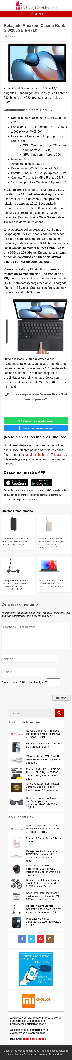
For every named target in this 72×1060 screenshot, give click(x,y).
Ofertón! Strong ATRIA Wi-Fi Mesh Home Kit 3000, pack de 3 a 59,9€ (43, 759)
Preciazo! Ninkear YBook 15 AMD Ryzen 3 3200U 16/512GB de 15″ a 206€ (51, 583)
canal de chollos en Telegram (44, 454)
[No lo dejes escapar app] (16, 485)
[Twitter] (31, 939)
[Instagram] (50, 939)
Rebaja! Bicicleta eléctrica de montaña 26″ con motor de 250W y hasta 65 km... (43, 883)
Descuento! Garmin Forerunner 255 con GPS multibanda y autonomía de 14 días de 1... (44, 870)
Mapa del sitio (56, 1054)
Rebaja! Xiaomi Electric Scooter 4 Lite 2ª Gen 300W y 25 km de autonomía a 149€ (15, 585)
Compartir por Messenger (36, 428)
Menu (39, 14)
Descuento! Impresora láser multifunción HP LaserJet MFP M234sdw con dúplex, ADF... (43, 896)
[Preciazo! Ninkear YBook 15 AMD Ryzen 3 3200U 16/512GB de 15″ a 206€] (49, 573)
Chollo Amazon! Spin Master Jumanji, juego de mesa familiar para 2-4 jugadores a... (42, 788)
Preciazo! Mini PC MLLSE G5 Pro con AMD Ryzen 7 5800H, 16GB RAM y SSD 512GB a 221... (43, 774)
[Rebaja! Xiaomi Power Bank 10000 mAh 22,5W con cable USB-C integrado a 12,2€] (49, 531)
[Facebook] (22, 939)
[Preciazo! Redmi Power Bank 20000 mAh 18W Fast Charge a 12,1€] (13, 531)
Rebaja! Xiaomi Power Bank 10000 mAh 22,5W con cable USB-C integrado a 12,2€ (51, 543)
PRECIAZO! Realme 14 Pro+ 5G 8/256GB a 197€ (43, 745)
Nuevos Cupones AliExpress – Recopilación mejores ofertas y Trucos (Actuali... (43, 733)
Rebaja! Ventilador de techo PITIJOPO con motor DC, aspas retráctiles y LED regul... (42, 856)
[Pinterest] (40, 939)
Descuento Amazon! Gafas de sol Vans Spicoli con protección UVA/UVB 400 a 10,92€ (43, 803)
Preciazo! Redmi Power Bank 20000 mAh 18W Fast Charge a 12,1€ (15, 541)
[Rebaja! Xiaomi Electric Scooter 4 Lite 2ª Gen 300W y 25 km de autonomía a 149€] (13, 573)
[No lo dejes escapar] (36, 9)
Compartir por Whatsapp (36, 420)
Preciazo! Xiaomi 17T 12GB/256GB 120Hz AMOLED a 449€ (43, 921)
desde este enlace (34, 1038)
